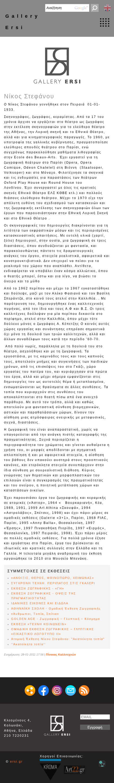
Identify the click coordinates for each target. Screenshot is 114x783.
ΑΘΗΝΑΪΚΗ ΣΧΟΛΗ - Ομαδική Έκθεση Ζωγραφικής (56, 608)
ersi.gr (16, 761)
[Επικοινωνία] (70, 690)
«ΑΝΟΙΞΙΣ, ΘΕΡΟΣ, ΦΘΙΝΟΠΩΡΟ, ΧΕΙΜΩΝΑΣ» (52, 577)
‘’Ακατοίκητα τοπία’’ (28, 644)
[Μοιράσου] (30, 690)
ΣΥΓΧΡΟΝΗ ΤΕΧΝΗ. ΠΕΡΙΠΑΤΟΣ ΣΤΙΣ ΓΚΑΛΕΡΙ (53, 583)
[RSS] (84, 690)
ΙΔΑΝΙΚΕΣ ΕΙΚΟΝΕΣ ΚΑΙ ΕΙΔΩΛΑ (39, 603)
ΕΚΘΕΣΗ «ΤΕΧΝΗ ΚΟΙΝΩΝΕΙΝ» (39, 624)
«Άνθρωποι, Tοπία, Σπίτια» (35, 613)
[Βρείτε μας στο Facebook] (43, 690)
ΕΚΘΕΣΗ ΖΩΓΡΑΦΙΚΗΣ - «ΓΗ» (37, 588)
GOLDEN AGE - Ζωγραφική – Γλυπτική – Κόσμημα (55, 618)
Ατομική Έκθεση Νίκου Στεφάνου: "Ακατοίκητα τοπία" (58, 639)
